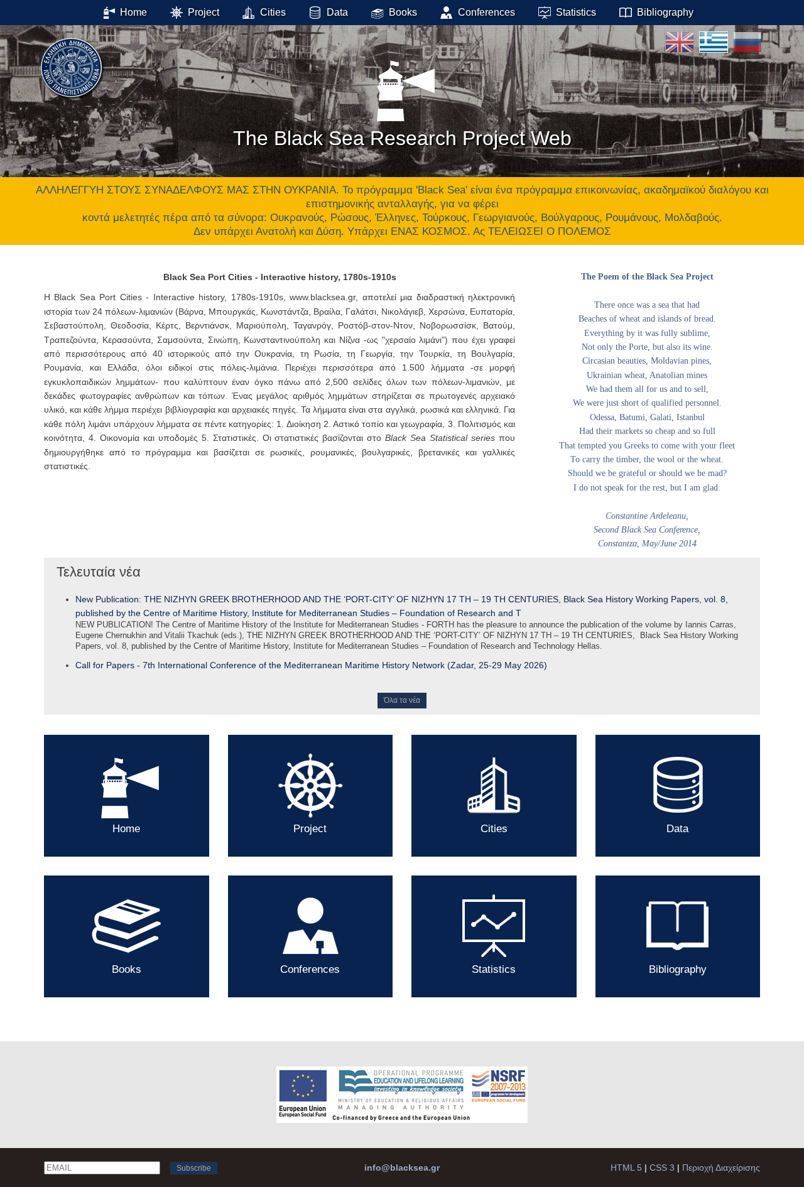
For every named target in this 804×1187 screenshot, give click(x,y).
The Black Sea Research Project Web (402, 138)
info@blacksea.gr (402, 1168)
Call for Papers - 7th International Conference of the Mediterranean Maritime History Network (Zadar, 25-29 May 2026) (311, 665)
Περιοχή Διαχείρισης (721, 1168)
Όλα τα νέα (402, 700)
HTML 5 (626, 1168)
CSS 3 (662, 1168)
